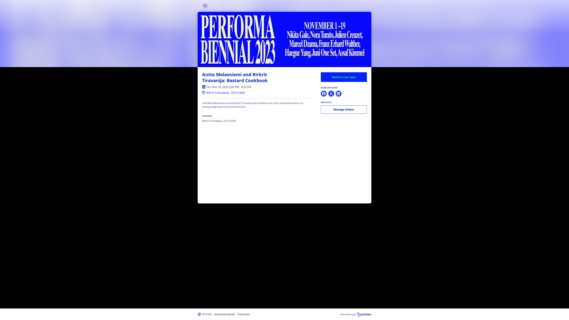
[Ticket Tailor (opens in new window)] (364, 314)
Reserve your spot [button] (344, 77)
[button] (224, 314)
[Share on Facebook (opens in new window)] (324, 94)
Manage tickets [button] (344, 109)
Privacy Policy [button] (243, 314)
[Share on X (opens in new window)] (331, 94)
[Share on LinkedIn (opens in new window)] (339, 94)
